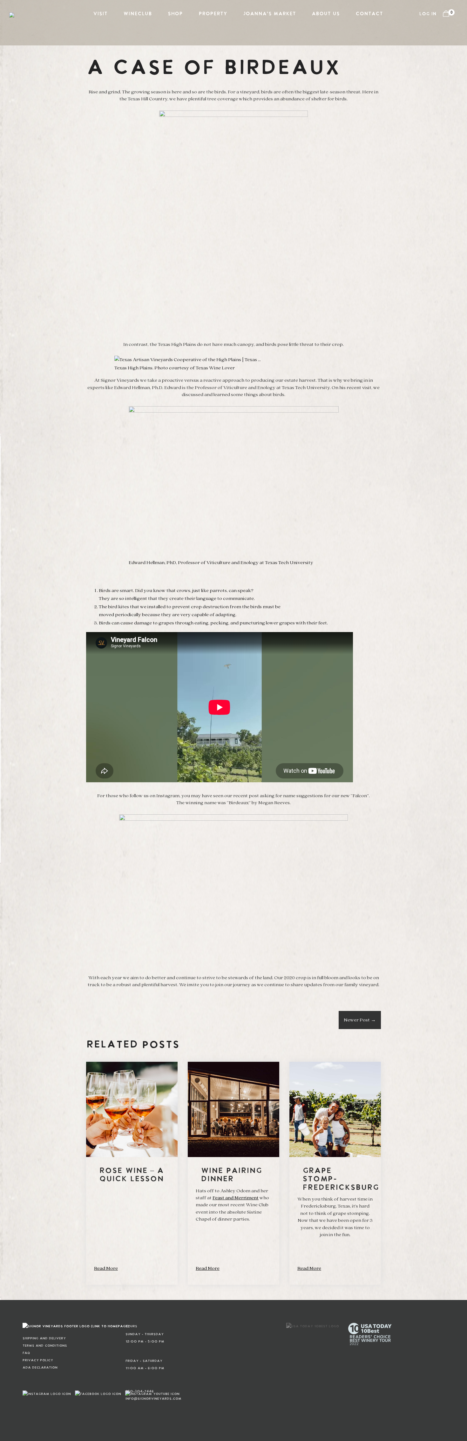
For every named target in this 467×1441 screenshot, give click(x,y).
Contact (369, 14)
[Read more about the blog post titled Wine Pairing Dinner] (233, 1173)
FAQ (26, 1353)
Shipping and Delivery (44, 1338)
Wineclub (137, 14)
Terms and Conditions (45, 1346)
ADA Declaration (40, 1368)
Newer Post (360, 1020)
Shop (175, 14)
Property (213, 14)
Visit (100, 14)
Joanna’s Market (269, 14)
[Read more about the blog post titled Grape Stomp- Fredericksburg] (335, 1173)
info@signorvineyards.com (135, 1399)
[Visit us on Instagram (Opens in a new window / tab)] (47, 1394)
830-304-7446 (135, 1391)
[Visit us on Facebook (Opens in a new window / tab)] (98, 1394)
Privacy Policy (38, 1360)
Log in (428, 14)
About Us (326, 14)
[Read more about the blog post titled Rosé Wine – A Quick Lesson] (132, 1173)
